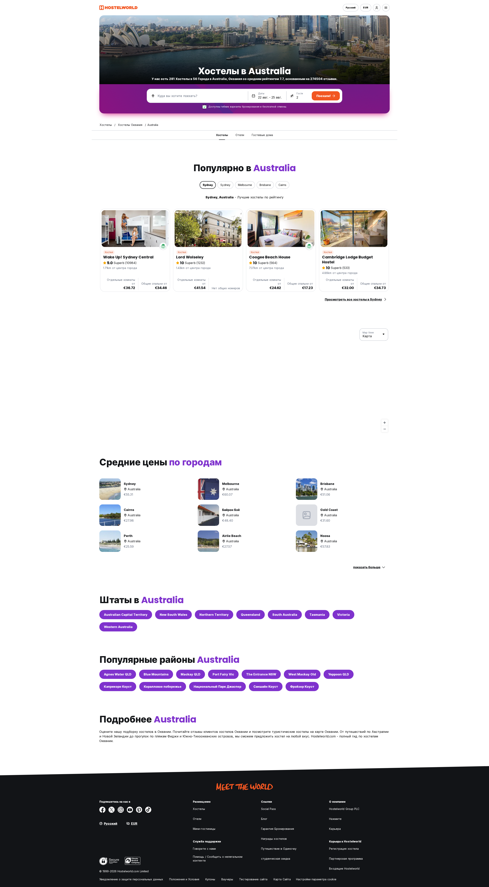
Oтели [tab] (240, 135)
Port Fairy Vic (223, 674)
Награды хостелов (274, 838)
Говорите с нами (204, 848)
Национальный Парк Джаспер (217, 686)
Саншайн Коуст (265, 686)
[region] (244, 380)
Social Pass (268, 808)
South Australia (284, 615)
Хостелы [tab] (222, 135)
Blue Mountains (156, 674)
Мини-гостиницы (204, 828)
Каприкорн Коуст (118, 686)
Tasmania (317, 615)
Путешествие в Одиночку (278, 848)
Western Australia (118, 627)
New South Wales (173, 615)
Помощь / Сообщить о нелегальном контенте (217, 858)
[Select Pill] (377, 7)
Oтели (197, 818)
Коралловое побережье (162, 686)
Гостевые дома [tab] (262, 135)
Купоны (210, 879)
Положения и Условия (184, 879)
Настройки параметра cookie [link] (316, 879)
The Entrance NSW (261, 674)
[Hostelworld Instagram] (121, 810)
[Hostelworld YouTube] (130, 810)
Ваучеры (227, 879)
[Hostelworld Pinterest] (139, 810)
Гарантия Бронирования (277, 828)
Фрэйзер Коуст (302, 686)
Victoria (343, 615)
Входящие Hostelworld (344, 868)
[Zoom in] (384, 422)
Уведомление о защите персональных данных (131, 879)
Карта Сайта (282, 879)
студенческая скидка (275, 858)
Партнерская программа (346, 858)
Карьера (335, 828)
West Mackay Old (302, 674)
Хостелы (199, 808)
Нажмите (335, 818)
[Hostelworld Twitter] (111, 810)
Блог (264, 818)
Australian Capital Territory (125, 615)
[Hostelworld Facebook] (102, 810)
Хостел (109, 252)
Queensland (250, 615)
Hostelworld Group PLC (344, 808)
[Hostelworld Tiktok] (148, 810)
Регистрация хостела (344, 848)
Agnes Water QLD (117, 674)
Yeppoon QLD (338, 674)
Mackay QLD (190, 674)
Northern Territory (214, 615)
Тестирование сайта (253, 879)
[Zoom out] (384, 429)
